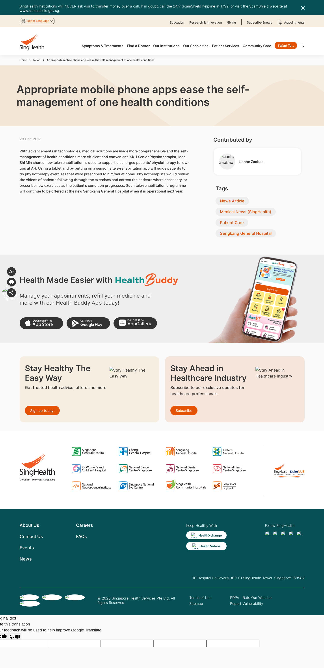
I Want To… (286, 45)
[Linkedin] (284, 534)
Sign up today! (42, 410)
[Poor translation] (14, 636)
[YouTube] (300, 534)
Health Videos (210, 546)
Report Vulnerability (246, 603)
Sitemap (196, 603)
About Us (29, 525)
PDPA (234, 597)
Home (23, 60)
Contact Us (31, 536)
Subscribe (184, 410)
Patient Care (232, 222)
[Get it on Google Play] (88, 323)
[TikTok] (276, 534)
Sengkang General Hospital (246, 233)
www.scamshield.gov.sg (39, 10)
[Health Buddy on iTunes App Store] (41, 323)
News (36, 60)
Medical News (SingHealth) (245, 211)
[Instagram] (292, 534)
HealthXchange (210, 535)
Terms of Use (200, 597)
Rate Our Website (257, 597)
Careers (84, 525)
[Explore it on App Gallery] (135, 323)
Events (27, 547)
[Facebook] (268, 534)
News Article (232, 201)
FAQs (81, 536)
